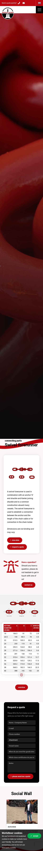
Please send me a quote (21, 776)
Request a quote (18, 547)
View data (15, 540)
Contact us (28, 585)
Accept (35, 836)
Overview (21, 687)
